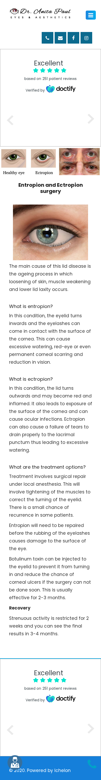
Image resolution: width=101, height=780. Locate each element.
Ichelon (62, 770)
